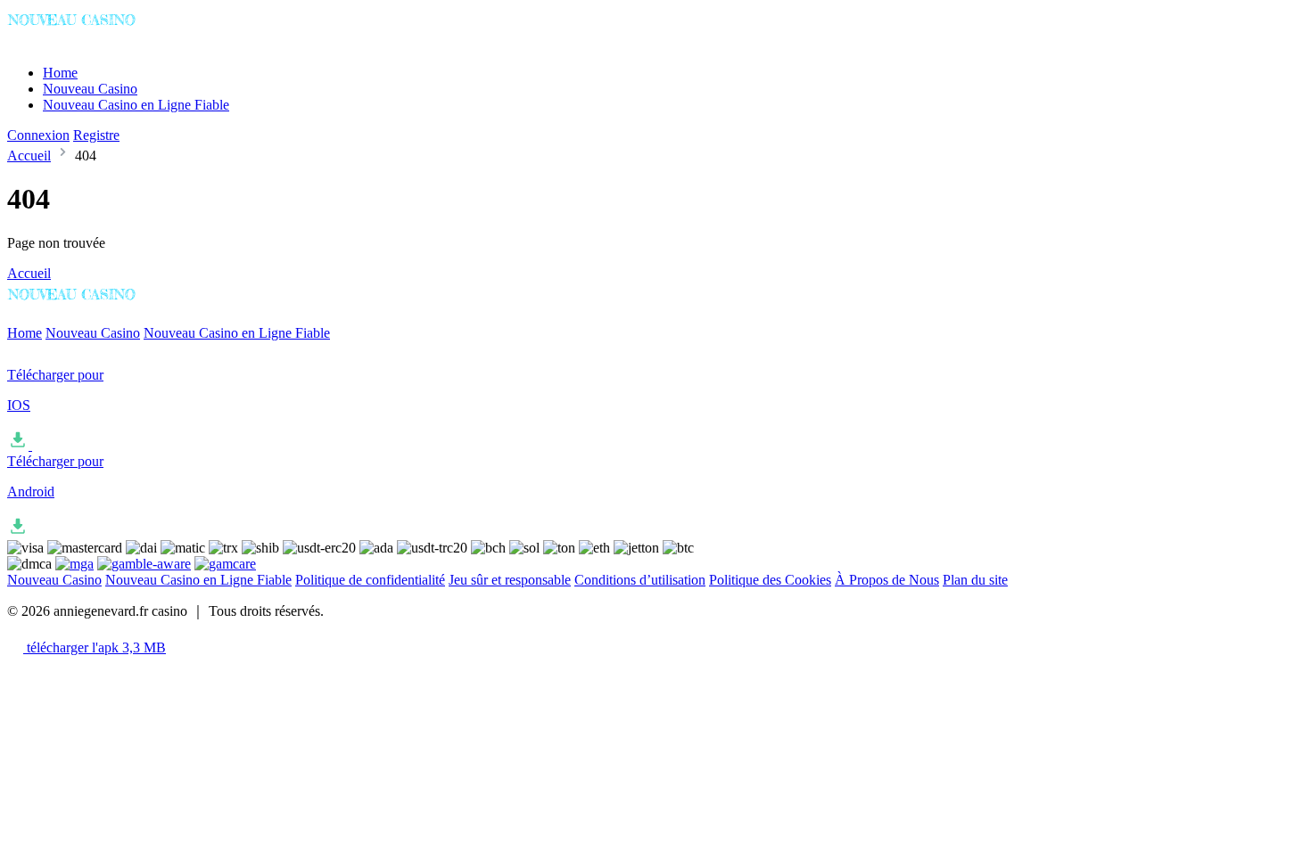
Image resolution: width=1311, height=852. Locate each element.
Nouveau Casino (90, 88)
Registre (96, 135)
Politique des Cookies (770, 579)
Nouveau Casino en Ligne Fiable (136, 104)
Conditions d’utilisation (639, 579)
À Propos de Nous (887, 579)
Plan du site (975, 579)
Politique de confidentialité (370, 579)
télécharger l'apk (94, 647)
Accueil (29, 155)
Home (60, 72)
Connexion (38, 135)
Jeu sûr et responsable (510, 579)
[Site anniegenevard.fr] (81, 42)
